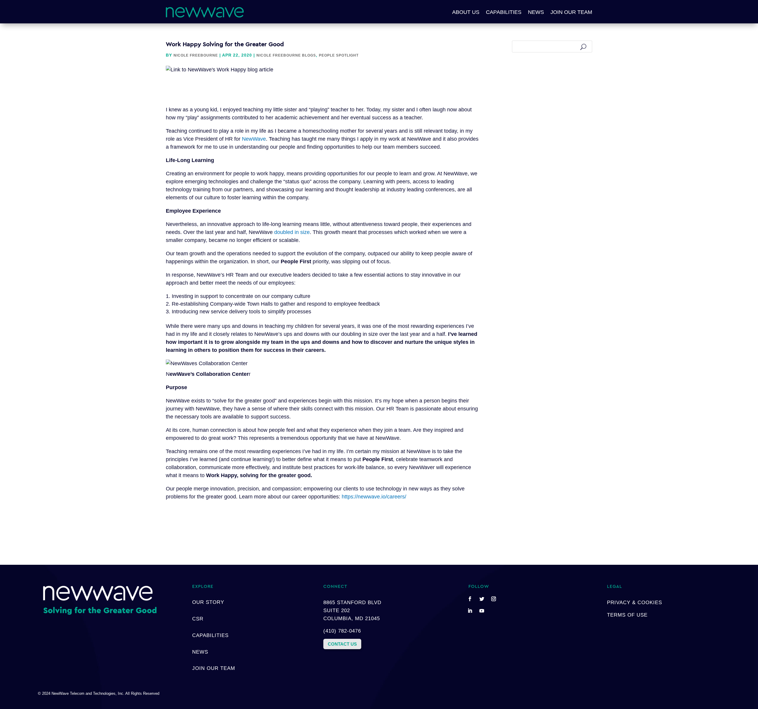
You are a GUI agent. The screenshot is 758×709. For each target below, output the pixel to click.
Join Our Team (571, 12)
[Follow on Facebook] (470, 599)
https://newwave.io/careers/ (374, 497)
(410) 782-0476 (342, 631)
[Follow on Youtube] (481, 610)
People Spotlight (339, 55)
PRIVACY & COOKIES (634, 602)
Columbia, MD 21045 (351, 618)
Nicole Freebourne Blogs (286, 55)
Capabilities (503, 12)
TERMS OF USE (627, 615)
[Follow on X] (481, 599)
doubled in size (292, 232)
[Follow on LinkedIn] (470, 610)
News (536, 12)
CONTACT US (342, 644)
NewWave (254, 139)
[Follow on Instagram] (493, 599)
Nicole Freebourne (196, 55)
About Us (465, 12)
